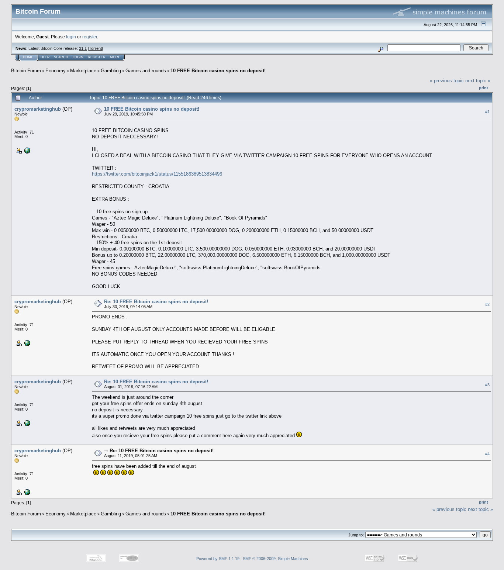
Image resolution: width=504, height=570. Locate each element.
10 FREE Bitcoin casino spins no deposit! (218, 70)
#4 (487, 454)
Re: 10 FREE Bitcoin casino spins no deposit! (156, 301)
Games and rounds (145, 70)
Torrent (95, 48)
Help (45, 57)
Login (78, 57)
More (115, 57)
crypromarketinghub (37, 109)
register (89, 36)
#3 (487, 385)
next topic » (477, 80)
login (71, 36)
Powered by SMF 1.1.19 (217, 558)
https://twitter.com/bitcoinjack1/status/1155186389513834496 (157, 174)
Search (61, 57)
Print (483, 88)
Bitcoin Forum (26, 70)
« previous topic (447, 80)
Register (97, 57)
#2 (487, 304)
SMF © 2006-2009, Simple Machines (275, 558)
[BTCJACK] (26, 150)
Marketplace (83, 70)
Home (28, 57)
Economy (55, 70)
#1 (487, 112)
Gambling (111, 70)
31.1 (83, 48)
